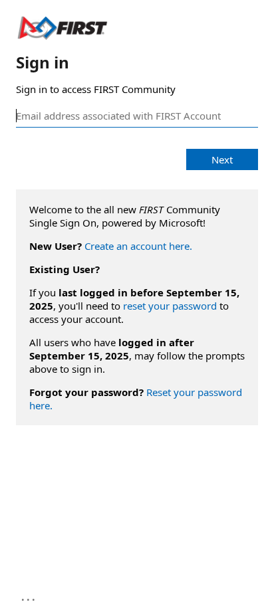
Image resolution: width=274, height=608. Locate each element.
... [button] (29, 596)
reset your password (170, 305)
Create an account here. (138, 246)
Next (222, 159)
